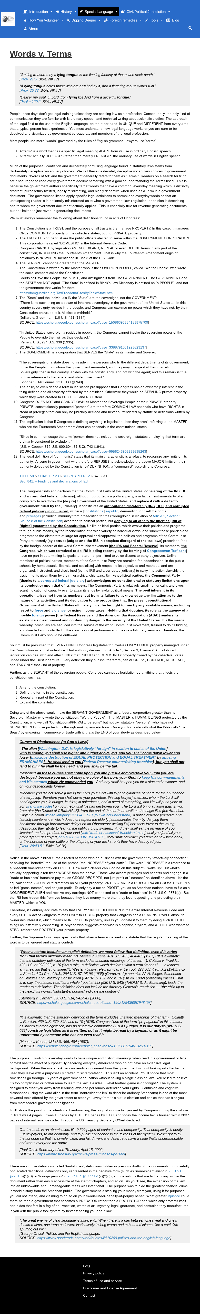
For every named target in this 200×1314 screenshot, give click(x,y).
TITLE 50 (27, 476)
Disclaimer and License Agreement (110, 1288)
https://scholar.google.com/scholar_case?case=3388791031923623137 (91, 347)
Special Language (99, 12)
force (39, 610)
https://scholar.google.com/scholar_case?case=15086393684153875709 (92, 322)
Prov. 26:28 (29, 90)
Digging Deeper (83, 20)
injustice (174, 1196)
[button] (190, 28)
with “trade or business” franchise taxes (113, 833)
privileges (33, 516)
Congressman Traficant (166, 551)
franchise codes (40, 806)
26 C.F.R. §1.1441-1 (83, 1176)
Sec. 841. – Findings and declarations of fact (54, 481)
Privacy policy (93, 1273)
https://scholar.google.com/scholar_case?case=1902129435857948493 (93, 1002)
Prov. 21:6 (28, 79)
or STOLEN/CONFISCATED (81, 837)
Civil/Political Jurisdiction (146, 12)
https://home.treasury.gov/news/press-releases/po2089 (81, 1154)
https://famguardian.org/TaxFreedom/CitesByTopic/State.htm (66, 293)
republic (112, 511)
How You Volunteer (44, 20)
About (33, 29)
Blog (175, 20)
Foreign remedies (123, 20)
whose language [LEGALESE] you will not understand (87, 815)
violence (58, 610)
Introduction (38, 12)
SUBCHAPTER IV (77, 476)
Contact (89, 1295)
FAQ (86, 1266)
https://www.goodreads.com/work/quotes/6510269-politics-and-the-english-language (103, 1238)
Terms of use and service (102, 1281)
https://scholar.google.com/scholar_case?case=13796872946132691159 (94, 1046)
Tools (154, 20)
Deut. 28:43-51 (32, 846)
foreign (38, 615)
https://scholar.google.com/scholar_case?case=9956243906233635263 (91, 451)
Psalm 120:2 (30, 101)
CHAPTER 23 (49, 476)
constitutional (94, 511)
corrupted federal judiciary (62, 580)
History (66, 12)
